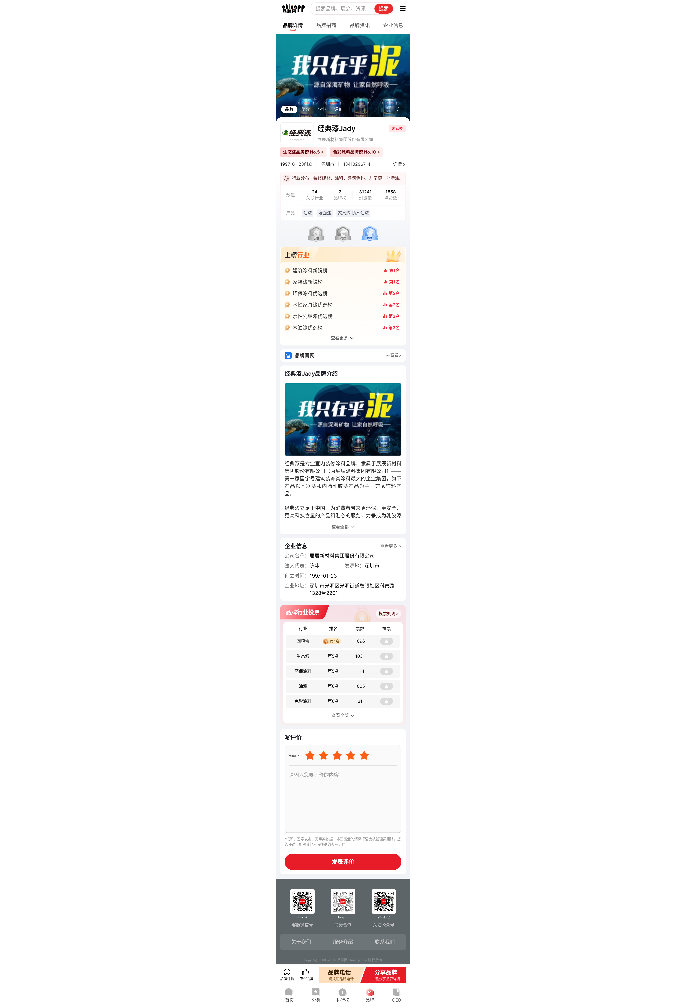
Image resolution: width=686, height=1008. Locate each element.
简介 (305, 109)
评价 (338, 109)
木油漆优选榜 (308, 328)
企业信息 (393, 25)
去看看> (393, 355)
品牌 (289, 109)
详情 (397, 164)
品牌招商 (326, 25)
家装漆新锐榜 (308, 282)
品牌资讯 (360, 25)
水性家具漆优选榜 (313, 305)
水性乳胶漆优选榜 (313, 316)
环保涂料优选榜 (310, 293)
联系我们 (385, 942)
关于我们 (301, 942)
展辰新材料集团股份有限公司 (345, 139)
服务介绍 (343, 942)
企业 (322, 109)
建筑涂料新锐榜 (310, 271)
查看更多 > (390, 546)
